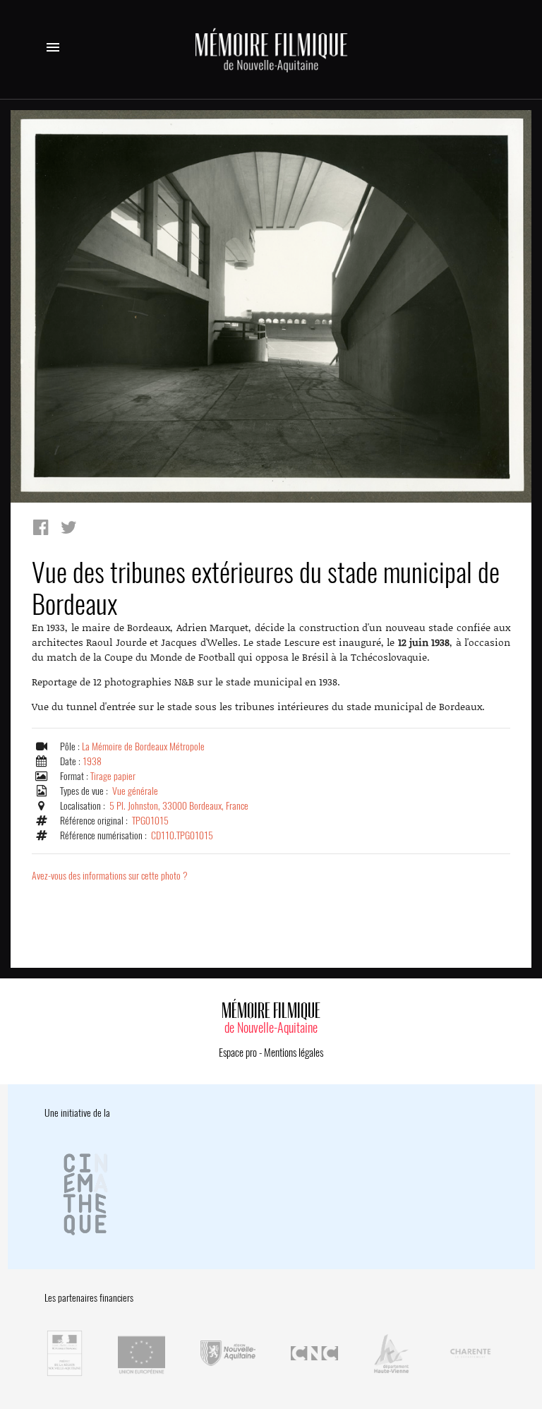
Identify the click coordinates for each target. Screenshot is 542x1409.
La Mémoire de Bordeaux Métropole (143, 746)
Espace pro (238, 1052)
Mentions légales (293, 1052)
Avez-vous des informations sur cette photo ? (110, 875)
